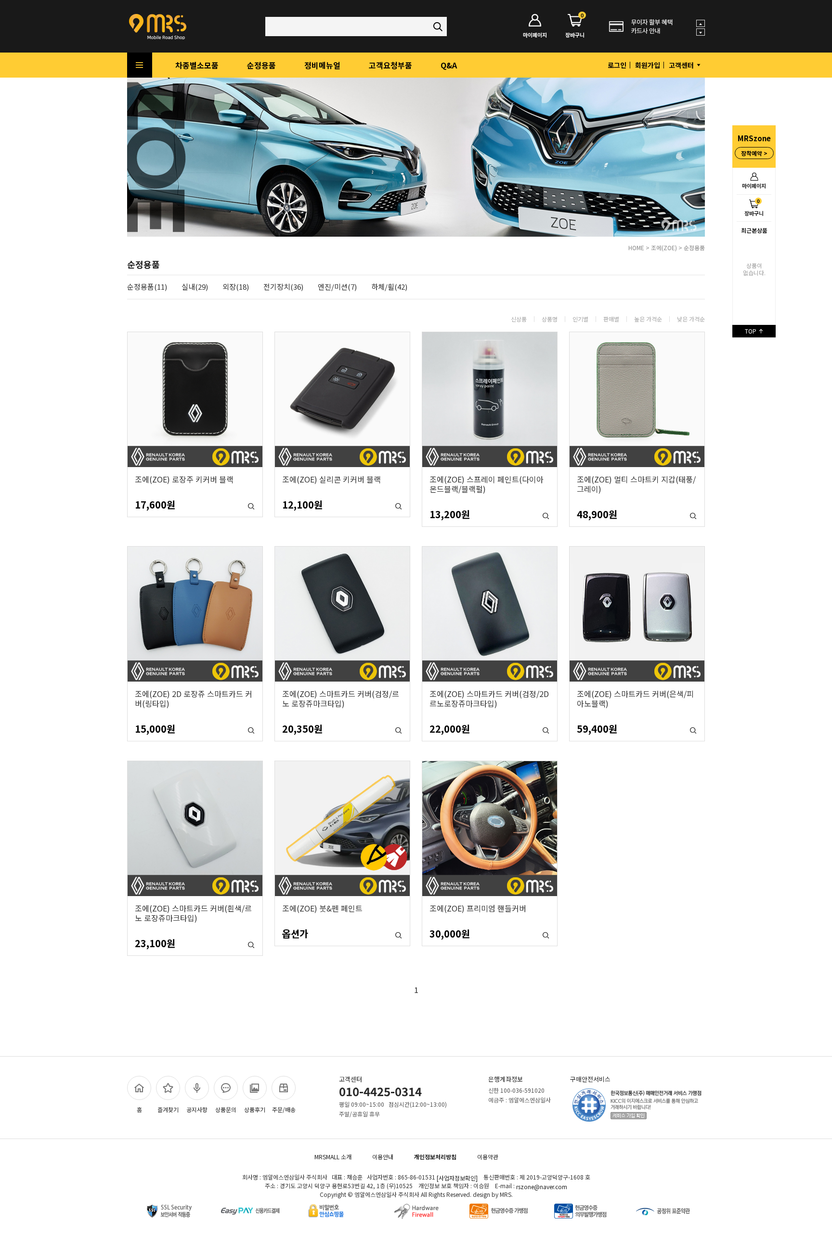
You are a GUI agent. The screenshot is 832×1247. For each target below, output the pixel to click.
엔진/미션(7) (337, 287)
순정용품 (261, 65)
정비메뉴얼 (322, 65)
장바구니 (754, 207)
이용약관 (487, 1157)
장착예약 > (754, 153)
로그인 (617, 65)
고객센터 (682, 65)
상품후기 (254, 1109)
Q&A (449, 65)
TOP (751, 331)
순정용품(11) (147, 287)
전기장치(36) (283, 287)
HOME (636, 247)
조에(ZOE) (664, 247)
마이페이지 (754, 185)
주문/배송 (284, 1109)
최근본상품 (754, 230)
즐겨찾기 (168, 1109)
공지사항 (197, 1109)
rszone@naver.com (541, 1186)
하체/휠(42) (389, 287)
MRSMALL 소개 (332, 1157)
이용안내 (382, 1157)
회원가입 (647, 65)
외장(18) (235, 287)
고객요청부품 (390, 65)
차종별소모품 (197, 65)
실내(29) (195, 287)
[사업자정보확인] (457, 1178)
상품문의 (225, 1109)
